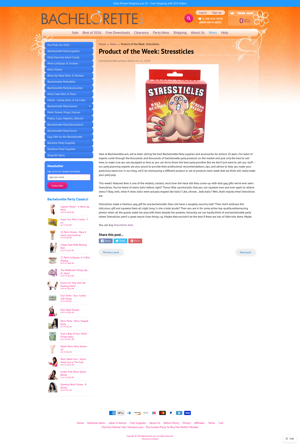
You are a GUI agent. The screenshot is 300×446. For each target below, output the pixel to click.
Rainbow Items (96, 423)
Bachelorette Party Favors (62, 130)
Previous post (111, 252)
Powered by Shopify (150, 439)
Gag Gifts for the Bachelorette (64, 136)
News (213, 32)
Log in (203, 12)
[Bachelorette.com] (92, 16)
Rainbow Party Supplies (61, 149)
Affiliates (199, 423)
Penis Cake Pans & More (61, 94)
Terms (211, 423)
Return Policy (171, 423)
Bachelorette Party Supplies (63, 51)
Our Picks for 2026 (58, 45)
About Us (198, 32)
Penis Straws (54, 69)
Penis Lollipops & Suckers (62, 63)
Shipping (180, 32)
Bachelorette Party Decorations (65, 124)
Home (102, 44)
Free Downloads (118, 32)
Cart (221, 423)
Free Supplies (138, 423)
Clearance (141, 32)
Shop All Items (56, 155)
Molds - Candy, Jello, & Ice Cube (66, 100)
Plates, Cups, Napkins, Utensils (65, 118)
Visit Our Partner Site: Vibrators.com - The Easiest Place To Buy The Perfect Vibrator (150, 427)
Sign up (216, 12)
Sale (75, 32)
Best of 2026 (92, 32)
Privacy (187, 423)
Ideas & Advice (117, 423)
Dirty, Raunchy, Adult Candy (63, 57)
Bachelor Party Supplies (61, 143)
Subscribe (57, 185)
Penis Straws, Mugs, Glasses (63, 112)
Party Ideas (161, 32)
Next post (245, 252)
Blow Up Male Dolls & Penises (65, 75)
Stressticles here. (124, 225)
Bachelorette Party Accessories (65, 88)
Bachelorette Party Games (70, 106)
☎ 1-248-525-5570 (210, 18)
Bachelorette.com (149, 436)
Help (224, 32)
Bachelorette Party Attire (61, 81)
